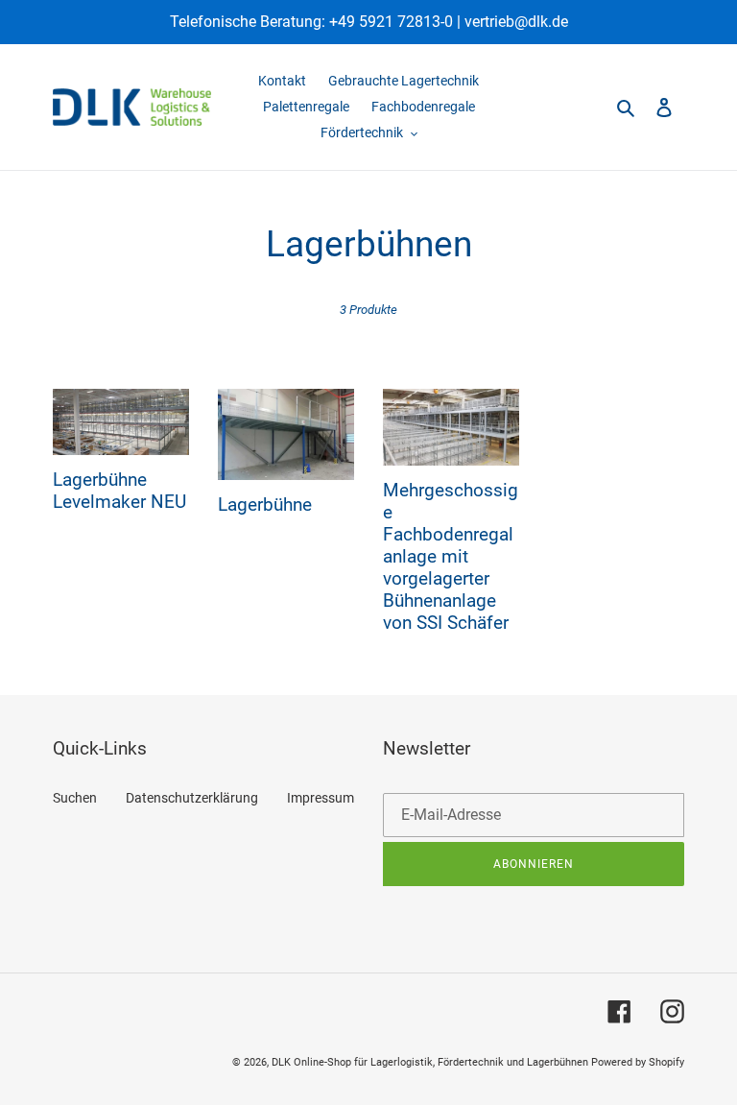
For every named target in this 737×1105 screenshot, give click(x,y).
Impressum (320, 797)
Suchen (75, 797)
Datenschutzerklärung (192, 797)
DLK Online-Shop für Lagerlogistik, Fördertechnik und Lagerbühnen (430, 1062)
